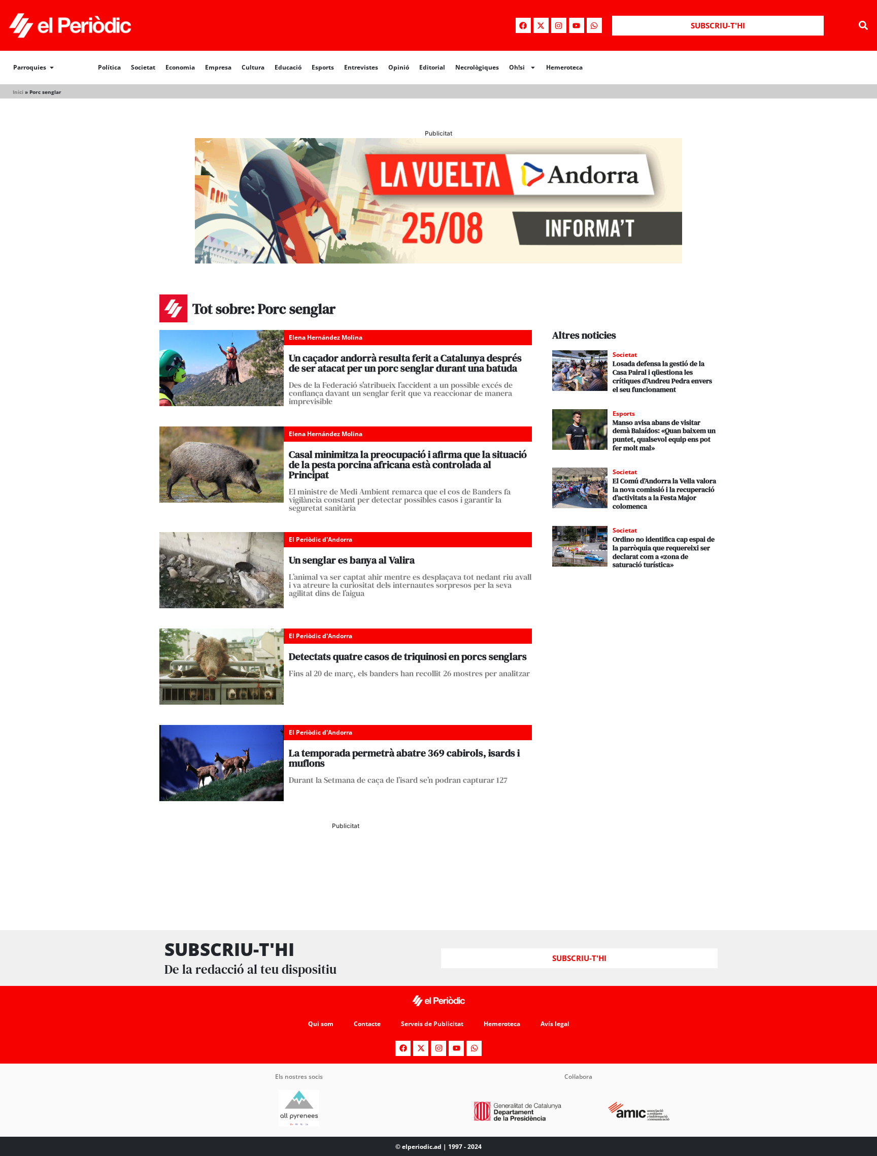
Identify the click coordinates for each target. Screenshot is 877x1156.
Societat (143, 67)
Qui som (320, 1023)
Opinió (398, 67)
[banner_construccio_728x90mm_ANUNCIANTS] (345, 873)
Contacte (367, 1023)
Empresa (218, 67)
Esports (323, 67)
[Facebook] (523, 25)
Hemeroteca (564, 67)
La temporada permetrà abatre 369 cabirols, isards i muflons (404, 758)
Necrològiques (477, 67)
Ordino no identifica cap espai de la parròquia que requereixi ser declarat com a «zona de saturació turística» (664, 552)
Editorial (432, 67)
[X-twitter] (541, 25)
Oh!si (517, 67)
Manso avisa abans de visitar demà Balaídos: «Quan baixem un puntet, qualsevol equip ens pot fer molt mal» (664, 435)
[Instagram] (558, 25)
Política (109, 67)
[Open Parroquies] (52, 67)
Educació (288, 67)
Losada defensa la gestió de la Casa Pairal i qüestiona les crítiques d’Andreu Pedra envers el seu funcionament (662, 376)
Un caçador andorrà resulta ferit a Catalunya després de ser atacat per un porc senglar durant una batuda (405, 363)
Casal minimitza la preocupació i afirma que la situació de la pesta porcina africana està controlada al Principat (408, 464)
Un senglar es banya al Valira (352, 560)
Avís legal (555, 1023)
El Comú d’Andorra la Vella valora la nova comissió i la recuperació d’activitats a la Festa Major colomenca (664, 493)
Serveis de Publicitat (432, 1023)
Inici (18, 91)
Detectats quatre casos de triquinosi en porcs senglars (408, 656)
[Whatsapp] (594, 25)
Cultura (253, 67)
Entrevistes (361, 67)
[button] (863, 25)
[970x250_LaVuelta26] (438, 260)
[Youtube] (576, 25)
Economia (180, 67)
